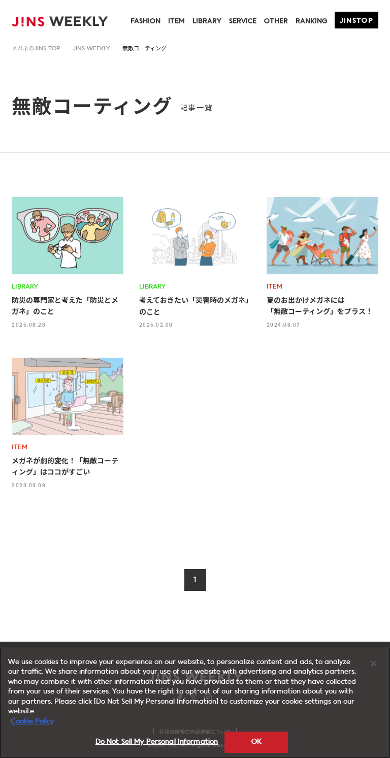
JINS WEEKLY (91, 49)
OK (256, 742)
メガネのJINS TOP (36, 49)
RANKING (311, 21)
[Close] (374, 663)
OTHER (276, 21)
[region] (195, 702)
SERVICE (242, 21)
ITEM (176, 21)
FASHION (145, 21)
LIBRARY (206, 21)
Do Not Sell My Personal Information (156, 742)
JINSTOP (356, 21)
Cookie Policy (32, 721)
